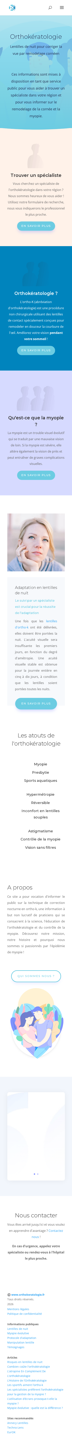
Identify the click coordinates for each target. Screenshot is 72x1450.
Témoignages (15, 1347)
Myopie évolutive (18, 1333)
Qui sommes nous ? (36, 976)
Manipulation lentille (20, 1342)
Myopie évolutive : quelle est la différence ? (35, 1408)
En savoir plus (36, 226)
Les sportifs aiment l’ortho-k (25, 1385)
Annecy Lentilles (17, 1423)
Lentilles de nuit (17, 1329)
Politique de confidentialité (24, 1314)
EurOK (11, 1432)
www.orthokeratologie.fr (28, 1294)
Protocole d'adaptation (21, 1338)
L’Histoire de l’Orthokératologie (27, 1380)
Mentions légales (18, 1309)
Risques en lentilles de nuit (24, 1362)
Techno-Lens (15, 1427)
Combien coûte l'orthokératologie (28, 1366)
